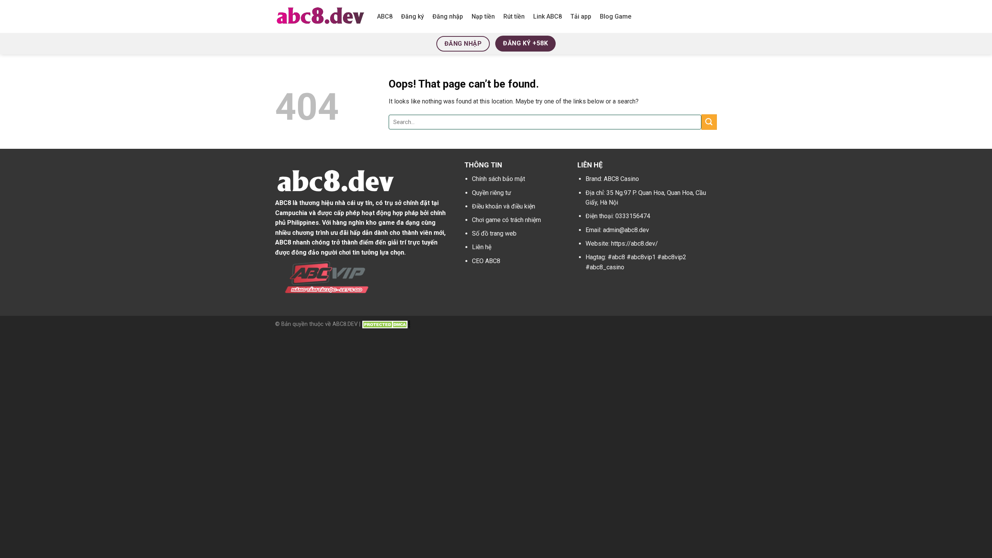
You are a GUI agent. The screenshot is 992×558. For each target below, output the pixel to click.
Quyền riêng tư (491, 192)
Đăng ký (412, 16)
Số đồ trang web (494, 233)
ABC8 (385, 16)
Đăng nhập (447, 16)
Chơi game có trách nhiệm (506, 220)
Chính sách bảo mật (498, 179)
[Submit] (709, 121)
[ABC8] (320, 16)
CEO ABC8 (486, 261)
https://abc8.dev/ (634, 243)
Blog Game (615, 16)
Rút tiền (514, 16)
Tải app (580, 16)
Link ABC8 (547, 16)
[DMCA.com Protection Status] (386, 324)
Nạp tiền (483, 16)
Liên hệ (481, 247)
